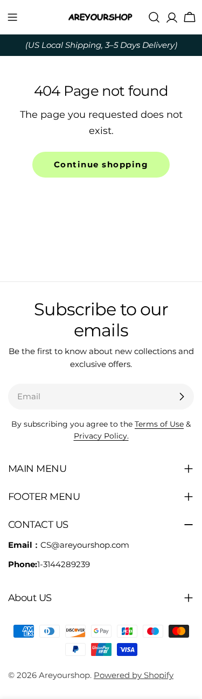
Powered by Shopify (133, 675)
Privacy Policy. (101, 436)
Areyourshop (64, 675)
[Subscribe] (181, 396)
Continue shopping (101, 164)
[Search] (154, 17)
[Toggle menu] (12, 17)
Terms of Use (159, 424)
